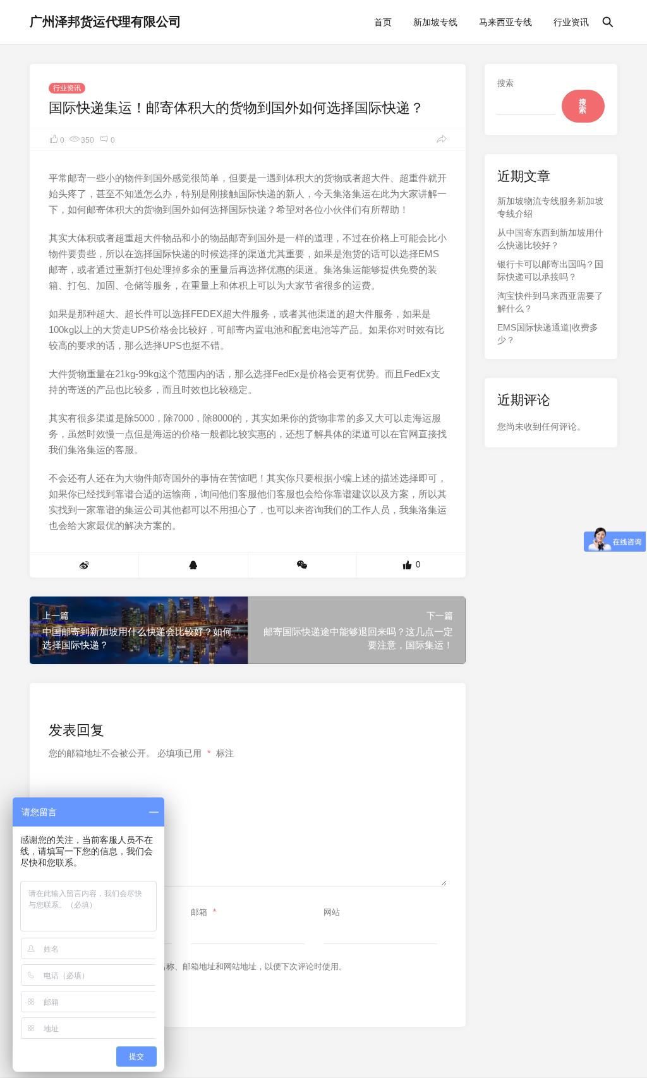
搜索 (505, 83)
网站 (332, 912)
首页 (383, 22)
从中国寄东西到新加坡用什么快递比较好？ (550, 238)
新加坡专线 (435, 22)
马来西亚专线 (505, 22)
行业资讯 (571, 22)
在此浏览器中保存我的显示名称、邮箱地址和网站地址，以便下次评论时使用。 (203, 966)
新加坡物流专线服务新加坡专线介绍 (550, 207)
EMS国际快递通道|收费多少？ (547, 333)
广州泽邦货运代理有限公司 (105, 21)
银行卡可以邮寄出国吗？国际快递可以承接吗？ (550, 270)
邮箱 (203, 912)
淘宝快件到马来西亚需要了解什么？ (550, 302)
